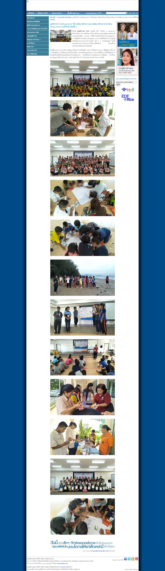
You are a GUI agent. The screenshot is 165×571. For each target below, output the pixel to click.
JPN (137, 13)
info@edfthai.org (62, 563)
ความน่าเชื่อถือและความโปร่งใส (37, 29)
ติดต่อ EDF (30, 47)
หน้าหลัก (53, 17)
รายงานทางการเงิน (33, 32)
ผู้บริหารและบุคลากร (33, 25)
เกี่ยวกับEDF (31, 18)
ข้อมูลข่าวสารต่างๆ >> (34, 39)
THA (130, 13)
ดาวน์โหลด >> (31, 43)
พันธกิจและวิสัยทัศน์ (33, 21)
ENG (133, 13)
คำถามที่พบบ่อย (32, 54)
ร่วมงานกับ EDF (32, 50)
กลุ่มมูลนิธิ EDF (32, 36)
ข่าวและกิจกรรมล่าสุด (64, 17)
